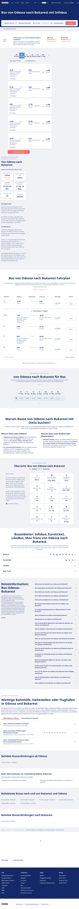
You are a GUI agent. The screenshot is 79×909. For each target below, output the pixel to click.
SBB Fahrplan (6, 883)
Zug (12, 2)
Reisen (61, 872)
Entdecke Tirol (63, 880)
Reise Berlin (62, 875)
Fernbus (17, 2)
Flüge (22, 2)
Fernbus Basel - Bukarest (8, 800)
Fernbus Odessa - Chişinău (9, 762)
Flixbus (23, 883)
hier (55, 363)
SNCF (3, 888)
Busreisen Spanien (26, 893)
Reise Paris (62, 878)
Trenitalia (4, 885)
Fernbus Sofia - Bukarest (66, 800)
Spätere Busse (69, 357)
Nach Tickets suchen (7, 178)
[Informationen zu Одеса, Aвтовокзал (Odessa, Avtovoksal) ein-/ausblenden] (75, 724)
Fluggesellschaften (45, 878)
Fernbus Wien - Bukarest (8, 803)
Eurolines (23, 880)
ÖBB (3, 890)
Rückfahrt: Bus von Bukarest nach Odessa (14, 780)
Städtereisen (63, 883)
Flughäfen (43, 880)
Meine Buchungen (56, 2)
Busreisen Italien (26, 888)
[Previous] (16, 393)
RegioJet (23, 878)
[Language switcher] (45, 3)
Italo (3, 893)
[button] (36, 23)
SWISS (42, 875)
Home (3, 830)
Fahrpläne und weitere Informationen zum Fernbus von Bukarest (56, 781)
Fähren (27, 2)
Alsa (22, 885)
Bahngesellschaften (8, 875)
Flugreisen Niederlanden (47, 883)
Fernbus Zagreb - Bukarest (47, 800)
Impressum (19, 904)
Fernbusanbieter (26, 875)
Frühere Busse (9, 357)
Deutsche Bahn (6, 878)
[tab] (15, 60)
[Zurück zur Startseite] (6, 3)
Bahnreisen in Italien (8, 880)
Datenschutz (45, 904)
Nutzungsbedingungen (32, 904)
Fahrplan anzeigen (7, 198)
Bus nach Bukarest (19, 830)
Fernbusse (24, 872)
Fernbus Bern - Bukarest (27, 800)
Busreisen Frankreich (27, 890)
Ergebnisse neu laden (38, 289)
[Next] (49, 55)
